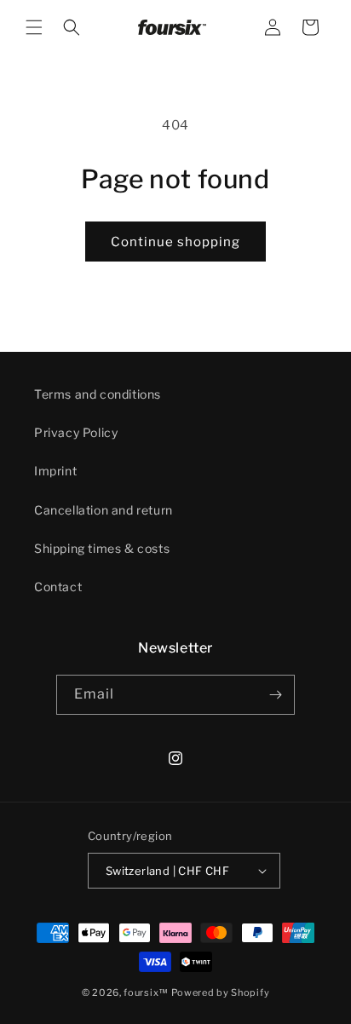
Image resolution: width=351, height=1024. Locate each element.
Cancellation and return (103, 510)
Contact (58, 586)
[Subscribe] (275, 695)
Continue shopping (175, 242)
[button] (34, 27)
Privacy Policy (76, 432)
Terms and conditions (97, 394)
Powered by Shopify (220, 992)
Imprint (55, 470)
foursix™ (146, 992)
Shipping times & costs (102, 548)
